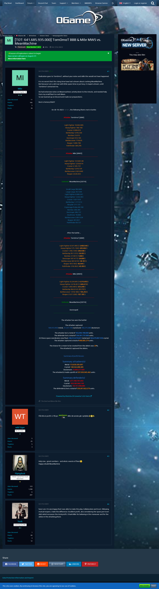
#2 (108, 410)
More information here (17, 59)
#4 (108, 504)
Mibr (46, 47)
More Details (144, 586)
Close (154, 586)
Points (10, 102)
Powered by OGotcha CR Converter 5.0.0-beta (73, 396)
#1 (108, 71)
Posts (10, 108)
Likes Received (13, 100)
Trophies (11, 105)
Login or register (140, 3)
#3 (108, 456)
